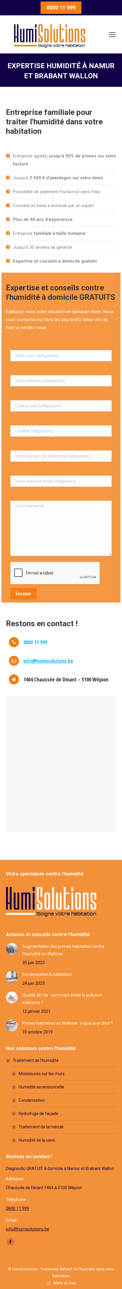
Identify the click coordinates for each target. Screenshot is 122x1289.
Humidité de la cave (37, 1140)
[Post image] (12, 949)
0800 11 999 (17, 1208)
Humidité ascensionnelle (41, 1087)
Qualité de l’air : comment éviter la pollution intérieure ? (62, 999)
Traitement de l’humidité (36, 1060)
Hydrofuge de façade (38, 1113)
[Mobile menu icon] (112, 34)
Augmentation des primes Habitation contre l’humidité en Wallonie (63, 950)
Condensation (32, 1100)
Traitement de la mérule (41, 1126)
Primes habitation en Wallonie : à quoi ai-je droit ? (67, 1023)
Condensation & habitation (47, 974)
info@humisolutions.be (48, 660)
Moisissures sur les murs (42, 1073)
